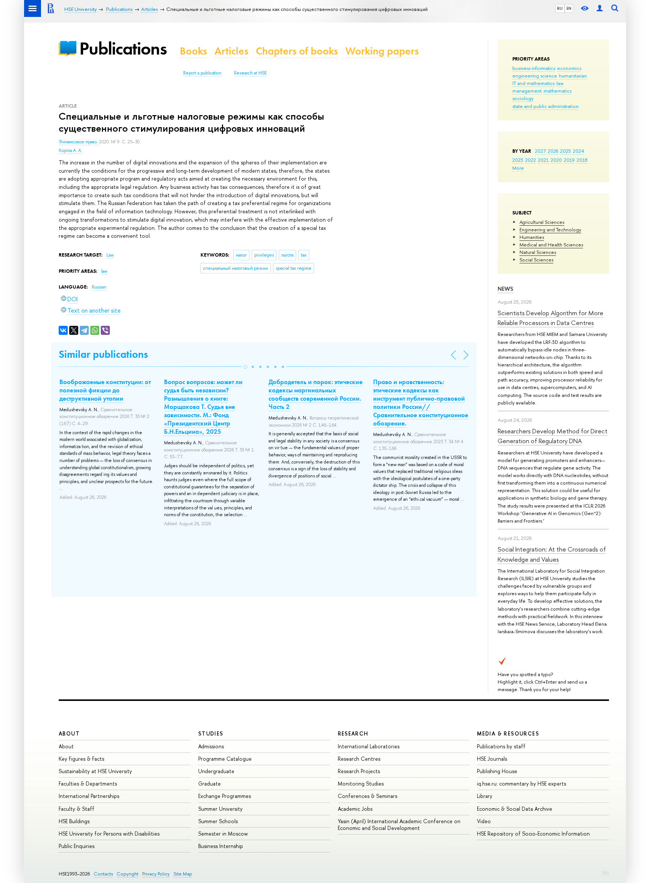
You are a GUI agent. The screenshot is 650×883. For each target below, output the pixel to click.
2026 (553, 150)
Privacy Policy (156, 874)
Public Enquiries (76, 846)
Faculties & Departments (88, 783)
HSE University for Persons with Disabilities (109, 833)
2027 (540, 150)
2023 (517, 160)
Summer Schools (218, 821)
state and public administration (545, 106)
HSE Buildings (74, 821)
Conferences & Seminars (367, 795)
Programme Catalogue (225, 758)
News (505, 289)
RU (560, 8)
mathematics (557, 90)
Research (353, 733)
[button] (245, 367)
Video (484, 821)
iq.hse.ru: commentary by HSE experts (521, 783)
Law (110, 255)
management (527, 90)
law (559, 83)
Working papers (382, 51)
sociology (522, 98)
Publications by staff (501, 746)
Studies (210, 733)
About (69, 733)
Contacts (103, 874)
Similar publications (103, 354)
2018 (582, 160)
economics (569, 68)
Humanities (531, 237)
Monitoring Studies (361, 783)
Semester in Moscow (223, 833)
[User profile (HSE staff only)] (599, 8)
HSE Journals (492, 758)
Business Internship (220, 846)
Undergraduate (216, 771)
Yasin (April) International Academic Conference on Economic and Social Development (399, 824)
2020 (556, 160)
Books (193, 51)
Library (484, 795)
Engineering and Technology (550, 229)
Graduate (209, 783)
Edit (605, 872)
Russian (99, 287)
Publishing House (497, 771)
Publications (123, 48)
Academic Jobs (355, 808)
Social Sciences (536, 259)
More (518, 167)
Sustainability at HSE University (95, 771)
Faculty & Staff (76, 808)
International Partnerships (89, 795)
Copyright (127, 874)
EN (568, 8)
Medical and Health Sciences (551, 244)
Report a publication (202, 73)
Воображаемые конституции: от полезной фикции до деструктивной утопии (105, 390)
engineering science (534, 75)
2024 (578, 150)
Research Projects (359, 771)
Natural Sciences (537, 252)
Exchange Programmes (224, 795)
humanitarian (573, 75)
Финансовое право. (79, 142)
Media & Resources (508, 733)
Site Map (182, 874)
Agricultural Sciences (541, 222)
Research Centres (359, 758)
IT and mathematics (533, 83)
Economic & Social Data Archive (514, 808)
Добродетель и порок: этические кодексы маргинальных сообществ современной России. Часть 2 (316, 394)
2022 (530, 160)
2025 (565, 150)
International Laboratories (368, 746)
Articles (231, 51)
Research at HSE (250, 73)
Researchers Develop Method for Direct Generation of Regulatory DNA (552, 436)
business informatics (533, 68)
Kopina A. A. (70, 150)
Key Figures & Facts (81, 758)
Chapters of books (297, 51)
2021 (543, 160)
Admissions (211, 746)
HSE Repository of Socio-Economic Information (533, 833)
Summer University (220, 808)
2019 (569, 160)
